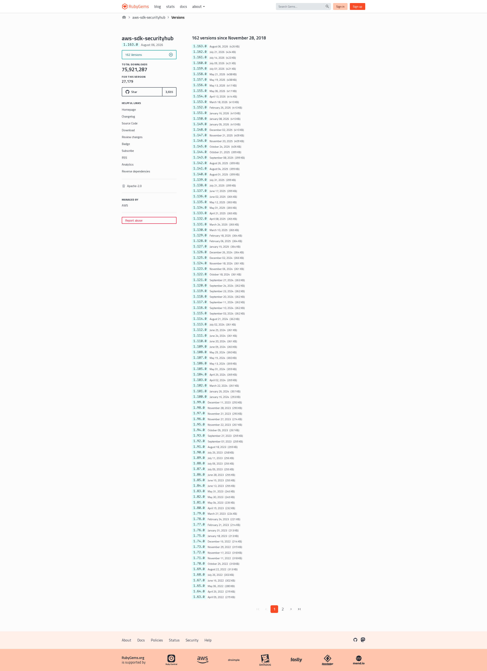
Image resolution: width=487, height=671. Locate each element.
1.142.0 (200, 163)
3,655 (169, 92)
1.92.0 (199, 441)
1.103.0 (200, 380)
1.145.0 (200, 146)
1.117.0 (200, 302)
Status (174, 640)
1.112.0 (200, 330)
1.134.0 (200, 208)
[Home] (124, 17)
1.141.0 (200, 168)
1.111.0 (200, 335)
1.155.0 (200, 91)
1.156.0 (200, 85)
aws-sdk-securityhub (148, 17)
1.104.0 (200, 374)
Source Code (130, 123)
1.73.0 (199, 547)
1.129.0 (200, 235)
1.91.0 (199, 447)
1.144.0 (200, 152)
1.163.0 (200, 46)
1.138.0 (200, 185)
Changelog (128, 116)
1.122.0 (200, 274)
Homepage (129, 109)
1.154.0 (200, 96)
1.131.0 (200, 224)
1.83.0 (199, 491)
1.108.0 (200, 352)
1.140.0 (200, 174)
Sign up (357, 6)
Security (192, 640)
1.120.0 (200, 285)
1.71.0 (199, 558)
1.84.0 (199, 486)
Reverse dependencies (136, 171)
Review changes (132, 137)
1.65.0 (199, 586)
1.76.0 (199, 530)
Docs (183, 6)
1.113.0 (200, 324)
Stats (170, 6)
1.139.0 (200, 180)
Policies (157, 640)
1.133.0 (200, 213)
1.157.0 (200, 80)
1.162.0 (200, 52)
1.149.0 (200, 124)
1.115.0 (200, 313)
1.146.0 (200, 141)
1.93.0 (199, 435)
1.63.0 (199, 597)
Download (128, 130)
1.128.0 (200, 241)
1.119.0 (200, 291)
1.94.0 (199, 430)
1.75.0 (199, 536)
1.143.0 (200, 157)
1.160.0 (200, 63)
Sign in (340, 6)
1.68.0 (199, 575)
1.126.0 (200, 252)
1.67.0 (199, 580)
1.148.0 (200, 130)
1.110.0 (200, 341)
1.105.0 (200, 369)
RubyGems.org (133, 657)
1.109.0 (200, 347)
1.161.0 (200, 57)
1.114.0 (200, 319)
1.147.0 (200, 135)
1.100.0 (200, 397)
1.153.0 (200, 102)
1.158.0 (200, 74)
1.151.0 (200, 113)
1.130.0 (200, 230)
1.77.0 (199, 524)
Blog (157, 6)
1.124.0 (200, 263)
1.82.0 (199, 497)
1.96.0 (199, 419)
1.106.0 (200, 363)
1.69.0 (199, 569)
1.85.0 (199, 480)
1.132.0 (200, 219)
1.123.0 (200, 269)
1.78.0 (199, 519)
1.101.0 (200, 391)
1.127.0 (200, 246)
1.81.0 (199, 502)
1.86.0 (199, 475)
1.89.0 (199, 458)
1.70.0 (199, 563)
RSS (124, 157)
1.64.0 (199, 591)
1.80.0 (199, 508)
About (126, 640)
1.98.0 (199, 408)
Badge (126, 144)
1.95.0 (199, 424)
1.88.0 (199, 463)
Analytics (128, 164)
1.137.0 (200, 191)
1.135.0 (200, 202)
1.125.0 (200, 258)
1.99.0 (199, 402)
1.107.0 (200, 358)
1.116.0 (200, 308)
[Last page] (299, 609)
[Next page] (291, 609)
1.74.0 (199, 541)
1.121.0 (200, 280)
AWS (125, 205)
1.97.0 (199, 413)
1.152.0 (200, 107)
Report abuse (133, 220)
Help (208, 640)
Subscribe (128, 150)
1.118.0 (200, 296)
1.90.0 (199, 452)
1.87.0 (199, 469)
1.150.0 (200, 119)
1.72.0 (199, 552)
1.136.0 (200, 196)
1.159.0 (200, 68)
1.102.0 (200, 385)
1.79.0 (199, 513)
